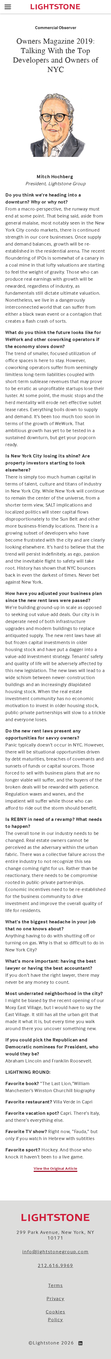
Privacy (56, 1298)
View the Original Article (55, 1168)
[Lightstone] (55, 6)
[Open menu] (8, 6)
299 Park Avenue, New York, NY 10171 (55, 1235)
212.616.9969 (55, 1265)
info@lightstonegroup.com (55, 1251)
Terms (55, 1285)
